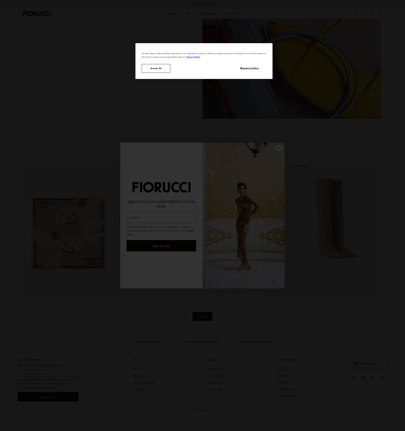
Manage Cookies (249, 68)
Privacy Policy (193, 57)
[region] (204, 61)
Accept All (156, 68)
